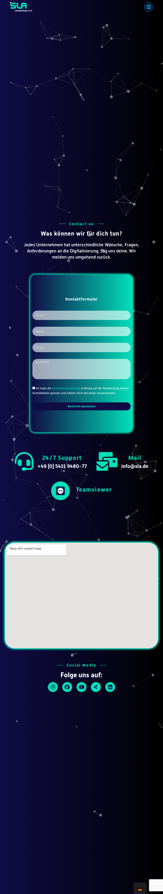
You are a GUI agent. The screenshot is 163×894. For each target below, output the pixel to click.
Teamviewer (94, 489)
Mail (134, 457)
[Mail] (107, 461)
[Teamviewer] (60, 490)
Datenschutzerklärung (66, 388)
